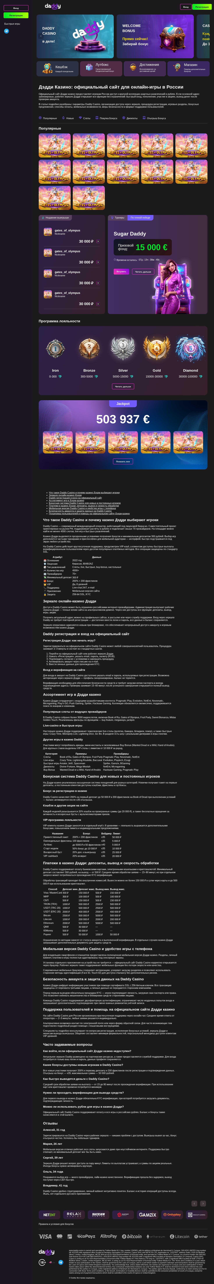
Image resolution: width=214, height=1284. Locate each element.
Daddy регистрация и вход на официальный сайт (75, 498)
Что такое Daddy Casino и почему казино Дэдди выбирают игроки (84, 492)
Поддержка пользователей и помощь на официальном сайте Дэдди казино (89, 513)
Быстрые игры (12, 24)
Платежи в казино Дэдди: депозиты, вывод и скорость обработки (84, 506)
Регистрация (16, 15)
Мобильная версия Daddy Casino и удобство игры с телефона (82, 508)
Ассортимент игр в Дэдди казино (66, 500)
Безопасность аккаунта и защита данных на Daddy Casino (80, 511)
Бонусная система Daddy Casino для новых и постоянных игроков (85, 503)
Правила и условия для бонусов (56, 1224)
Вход (16, 8)
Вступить (121, 271)
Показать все (123, 461)
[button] (41, 36)
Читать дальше (143, 272)
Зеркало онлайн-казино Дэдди (65, 495)
